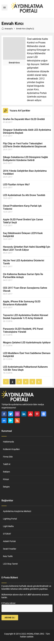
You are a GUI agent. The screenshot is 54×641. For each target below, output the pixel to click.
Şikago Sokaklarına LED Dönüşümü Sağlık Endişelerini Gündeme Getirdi (25, 158)
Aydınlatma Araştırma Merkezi (17, 511)
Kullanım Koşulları (11, 449)
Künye (6, 479)
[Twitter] (10, 413)
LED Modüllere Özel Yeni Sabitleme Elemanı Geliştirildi (26, 354)
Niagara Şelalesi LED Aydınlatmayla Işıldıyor (27, 342)
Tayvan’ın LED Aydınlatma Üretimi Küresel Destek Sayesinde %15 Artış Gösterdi (25, 316)
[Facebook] (4, 413)
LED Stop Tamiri (10, 563)
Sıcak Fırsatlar (9, 548)
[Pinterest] (37, 413)
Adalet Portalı (9, 541)
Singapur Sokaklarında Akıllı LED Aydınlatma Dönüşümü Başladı (27, 131)
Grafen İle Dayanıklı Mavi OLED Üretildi (24, 119)
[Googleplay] (10, 420)
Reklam (6, 471)
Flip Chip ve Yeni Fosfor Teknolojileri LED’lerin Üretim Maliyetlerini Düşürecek (24, 145)
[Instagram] (17, 413)
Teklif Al (6, 464)
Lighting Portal (10, 518)
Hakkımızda (8, 441)
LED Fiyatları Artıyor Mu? (16, 184)
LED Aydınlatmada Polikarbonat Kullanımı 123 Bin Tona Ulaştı (25, 368)
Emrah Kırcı (14, 62)
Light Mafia (8, 526)
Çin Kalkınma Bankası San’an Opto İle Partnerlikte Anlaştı (23, 275)
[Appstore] (4, 420)
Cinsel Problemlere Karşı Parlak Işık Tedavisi (22, 207)
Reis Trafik (8, 556)
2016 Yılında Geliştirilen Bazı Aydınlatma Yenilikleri (25, 172)
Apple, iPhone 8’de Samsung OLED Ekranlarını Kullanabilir (21, 303)
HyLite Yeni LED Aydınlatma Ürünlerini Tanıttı (23, 262)
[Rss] (17, 420)
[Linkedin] (23, 413)
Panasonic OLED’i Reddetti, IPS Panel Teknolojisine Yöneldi (23, 330)
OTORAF (7, 533)
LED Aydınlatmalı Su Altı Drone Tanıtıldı (24, 195)
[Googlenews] (43, 413)
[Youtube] (30, 413)
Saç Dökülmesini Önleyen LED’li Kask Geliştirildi (23, 234)
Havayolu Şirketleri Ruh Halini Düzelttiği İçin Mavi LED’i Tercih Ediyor (26, 248)
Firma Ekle (8, 456)
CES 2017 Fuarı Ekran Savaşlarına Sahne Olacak (25, 289)
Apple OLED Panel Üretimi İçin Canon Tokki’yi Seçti (23, 221)
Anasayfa (8, 28)
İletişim (6, 486)
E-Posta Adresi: (9, 603)
